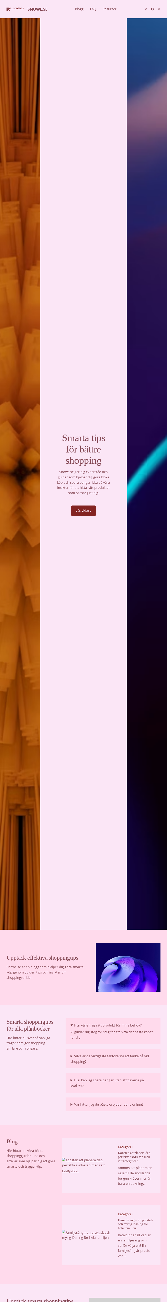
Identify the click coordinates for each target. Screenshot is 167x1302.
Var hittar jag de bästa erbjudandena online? (108, 1104)
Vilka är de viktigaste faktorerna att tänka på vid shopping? (109, 1059)
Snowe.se (37, 9)
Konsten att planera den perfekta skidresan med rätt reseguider (134, 1157)
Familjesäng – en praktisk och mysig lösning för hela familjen (135, 1224)
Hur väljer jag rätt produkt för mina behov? (108, 1025)
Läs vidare (83, 510)
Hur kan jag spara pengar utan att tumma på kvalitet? (107, 1083)
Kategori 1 (126, 1147)
